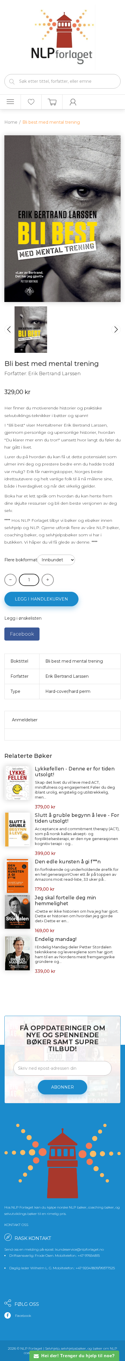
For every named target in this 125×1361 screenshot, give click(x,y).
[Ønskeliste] (31, 102)
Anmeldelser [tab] (25, 719)
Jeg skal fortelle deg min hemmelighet (65, 900)
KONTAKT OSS (16, 1224)
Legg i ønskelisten (23, 618)
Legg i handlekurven (41, 599)
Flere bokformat (20, 559)
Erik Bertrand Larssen (54, 373)
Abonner (62, 1087)
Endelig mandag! (56, 939)
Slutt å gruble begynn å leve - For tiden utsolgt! (77, 818)
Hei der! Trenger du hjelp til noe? (77, 1355)
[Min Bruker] (73, 102)
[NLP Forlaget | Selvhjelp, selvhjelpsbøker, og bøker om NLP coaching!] (62, 35)
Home (10, 122)
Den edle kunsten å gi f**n (68, 861)
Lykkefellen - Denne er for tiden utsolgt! (75, 771)
